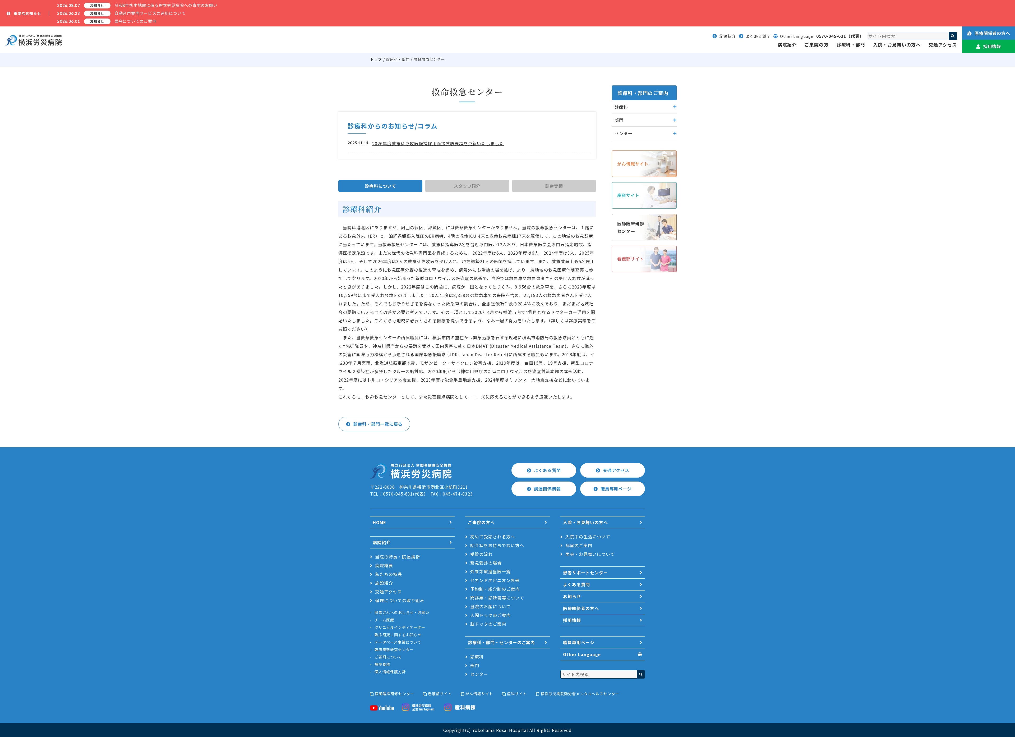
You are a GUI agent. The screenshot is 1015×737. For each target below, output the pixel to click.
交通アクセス (943, 44)
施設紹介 (727, 36)
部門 (474, 665)
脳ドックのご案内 (488, 624)
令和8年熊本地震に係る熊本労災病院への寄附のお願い (166, 5)
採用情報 (992, 46)
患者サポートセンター (585, 572)
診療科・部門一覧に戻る (378, 424)
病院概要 (384, 565)
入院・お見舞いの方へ (897, 44)
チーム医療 (384, 619)
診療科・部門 (851, 44)
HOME (379, 522)
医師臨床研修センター (394, 693)
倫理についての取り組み (400, 600)
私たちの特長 (388, 574)
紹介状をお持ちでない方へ (497, 545)
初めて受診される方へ (492, 536)
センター (479, 674)
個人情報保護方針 (390, 671)
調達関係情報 (547, 489)
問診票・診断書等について (497, 597)
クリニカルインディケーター (400, 627)
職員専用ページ (616, 489)
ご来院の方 (816, 44)
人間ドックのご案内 (490, 615)
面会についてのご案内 (135, 21)
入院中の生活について (587, 536)
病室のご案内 (578, 545)
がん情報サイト (479, 693)
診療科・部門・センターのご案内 (501, 642)
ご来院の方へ (481, 522)
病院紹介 (787, 44)
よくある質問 (758, 36)
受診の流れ (481, 554)
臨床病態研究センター (394, 649)
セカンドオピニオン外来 (495, 580)
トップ (376, 59)
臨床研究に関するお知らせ (398, 634)
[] (953, 36)
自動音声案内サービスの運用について (150, 13)
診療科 (477, 656)
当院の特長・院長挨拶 (397, 556)
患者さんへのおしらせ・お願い (402, 612)
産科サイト (517, 693)
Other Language (582, 654)
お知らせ (572, 596)
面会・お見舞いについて (590, 554)
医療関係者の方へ (993, 33)
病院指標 (382, 664)
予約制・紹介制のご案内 (495, 589)
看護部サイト (439, 693)
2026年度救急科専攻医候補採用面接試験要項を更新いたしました (438, 143)
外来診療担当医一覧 (490, 571)
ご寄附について (388, 657)
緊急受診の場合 (486, 563)
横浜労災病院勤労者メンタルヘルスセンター (580, 693)
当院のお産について (490, 606)
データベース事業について (398, 642)
